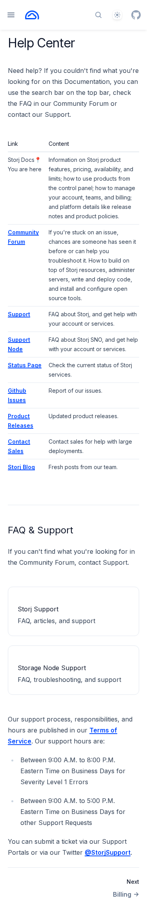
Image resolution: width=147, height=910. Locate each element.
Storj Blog (21, 467)
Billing (122, 894)
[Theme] (117, 15)
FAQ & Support (40, 530)
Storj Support (38, 609)
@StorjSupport (108, 852)
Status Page (25, 365)
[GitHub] (136, 15)
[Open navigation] (11, 15)
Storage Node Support (52, 668)
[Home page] (32, 15)
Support (19, 314)
